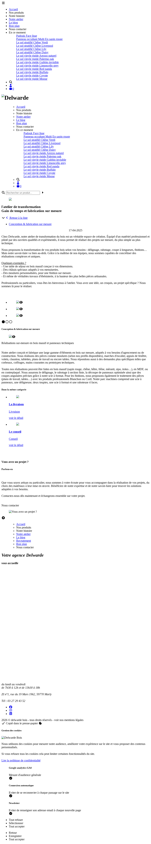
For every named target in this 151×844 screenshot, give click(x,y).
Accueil (13, 9)
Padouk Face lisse (26, 35)
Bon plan (14, 25)
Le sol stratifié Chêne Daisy (32, 52)
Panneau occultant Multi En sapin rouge (39, 39)
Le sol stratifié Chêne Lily (31, 49)
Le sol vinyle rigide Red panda (34, 68)
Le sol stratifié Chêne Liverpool (34, 45)
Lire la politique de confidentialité (21, 760)
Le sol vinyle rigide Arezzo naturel (36, 55)
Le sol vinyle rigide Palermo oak (35, 58)
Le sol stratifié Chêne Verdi (32, 42)
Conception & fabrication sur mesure (30, 224)
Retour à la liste (18, 217)
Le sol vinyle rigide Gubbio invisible (37, 62)
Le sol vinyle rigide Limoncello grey (37, 65)
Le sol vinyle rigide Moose (31, 78)
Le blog (13, 22)
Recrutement (23, 540)
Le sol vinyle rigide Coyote (32, 75)
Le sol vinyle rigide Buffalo (32, 72)
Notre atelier (16, 19)
